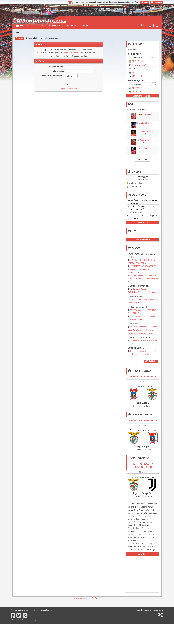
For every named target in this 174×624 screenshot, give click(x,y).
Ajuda (138, 610)
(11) (144, 382)
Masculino (132, 50)
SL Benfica (136, 72)
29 (160, 614)
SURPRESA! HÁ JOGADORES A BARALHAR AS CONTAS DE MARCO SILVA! (143, 278)
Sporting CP (137, 88)
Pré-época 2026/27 (135, 212)
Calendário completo (142, 96)
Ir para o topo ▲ (158, 610)
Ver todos (142, 554)
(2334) (144, 425)
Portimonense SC (139, 65)
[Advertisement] (96, 20)
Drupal (98, 598)
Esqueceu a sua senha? (68, 88)
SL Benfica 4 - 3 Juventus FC (143, 465)
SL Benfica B (137, 61)
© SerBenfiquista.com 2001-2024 (23, 620)
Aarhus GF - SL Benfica (143, 376)
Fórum (84, 26)
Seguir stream (142, 240)
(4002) (144, 472)
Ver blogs (150, 361)
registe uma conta (71, 53)
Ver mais (141, 222)
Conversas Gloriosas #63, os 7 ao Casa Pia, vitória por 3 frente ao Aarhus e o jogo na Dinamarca (142, 330)
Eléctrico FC (137, 76)
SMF (91, 598)
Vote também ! (143, 159)
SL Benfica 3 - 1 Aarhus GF (142, 420)
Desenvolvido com (81, 598)
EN (21, 26)
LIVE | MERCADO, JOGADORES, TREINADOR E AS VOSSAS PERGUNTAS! (142, 269)
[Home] (39, 17)
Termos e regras (146, 610)
